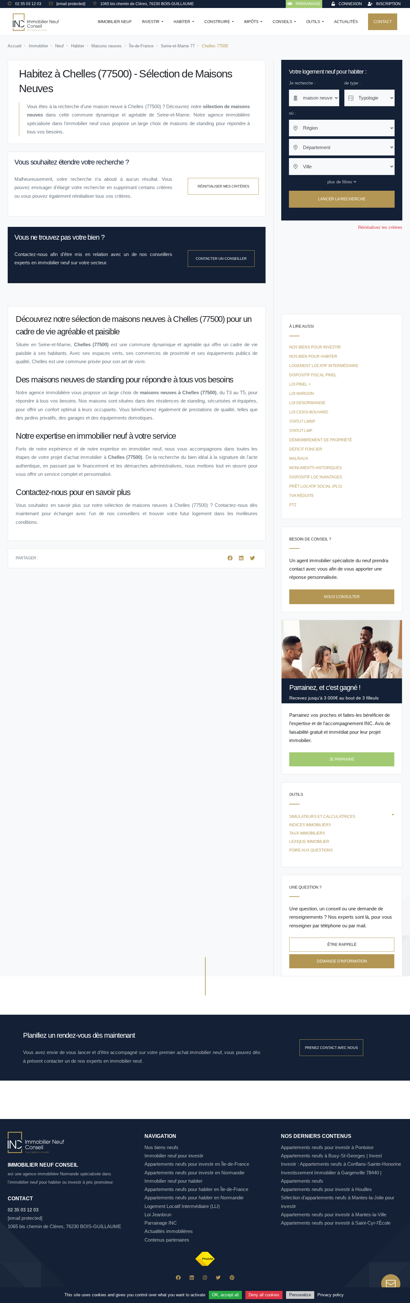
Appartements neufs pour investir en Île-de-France (196, 1164)
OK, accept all (225, 1294)
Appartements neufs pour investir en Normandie (194, 1172)
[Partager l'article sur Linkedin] (242, 558)
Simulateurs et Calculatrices (322, 816)
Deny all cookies (264, 1294)
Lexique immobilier (309, 841)
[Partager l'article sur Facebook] (230, 558)
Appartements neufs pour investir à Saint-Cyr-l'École (335, 1223)
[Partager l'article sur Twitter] (252, 558)
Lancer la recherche (341, 199)
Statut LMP (300, 430)
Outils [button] (313, 22)
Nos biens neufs (161, 1147)
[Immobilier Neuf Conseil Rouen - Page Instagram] (205, 1277)
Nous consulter (342, 597)
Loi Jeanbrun (157, 1214)
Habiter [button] (182, 22)
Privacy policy (330, 1294)
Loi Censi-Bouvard (308, 412)
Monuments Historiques (315, 468)
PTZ (292, 505)
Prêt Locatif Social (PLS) (315, 486)
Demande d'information (342, 961)
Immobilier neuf (115, 22)
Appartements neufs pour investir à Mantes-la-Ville (333, 1214)
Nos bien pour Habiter (313, 356)
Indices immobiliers (310, 825)
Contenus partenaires (166, 1240)
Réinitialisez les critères (380, 227)
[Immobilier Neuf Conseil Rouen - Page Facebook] (178, 1277)
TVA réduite (301, 495)
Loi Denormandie (307, 403)
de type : (352, 83)
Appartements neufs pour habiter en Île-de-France (196, 1189)
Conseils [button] (283, 22)
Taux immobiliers (307, 833)
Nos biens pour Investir (315, 347)
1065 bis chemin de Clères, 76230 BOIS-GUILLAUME (64, 1226)
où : (292, 113)
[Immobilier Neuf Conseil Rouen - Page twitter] (218, 1277)
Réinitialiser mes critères (223, 186)
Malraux (298, 458)
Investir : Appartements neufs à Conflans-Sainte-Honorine (341, 1164)
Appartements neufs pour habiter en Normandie (193, 1197)
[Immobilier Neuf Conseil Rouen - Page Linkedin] (192, 1277)
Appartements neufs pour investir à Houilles (326, 1189)
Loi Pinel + (300, 384)
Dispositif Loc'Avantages (315, 477)
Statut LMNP (302, 421)
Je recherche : (302, 83)
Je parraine (341, 759)
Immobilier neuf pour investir (173, 1155)
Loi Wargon (301, 393)
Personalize (300, 1294)
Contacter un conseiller (221, 258)
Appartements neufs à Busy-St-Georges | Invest (331, 1155)
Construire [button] (217, 22)
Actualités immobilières (168, 1231)
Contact (382, 22)
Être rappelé (342, 944)
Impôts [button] (251, 22)
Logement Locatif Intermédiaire (323, 366)
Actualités (346, 22)
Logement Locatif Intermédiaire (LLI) (182, 1206)
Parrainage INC (160, 1223)
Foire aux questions (311, 850)
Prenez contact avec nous (331, 1048)
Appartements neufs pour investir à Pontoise (327, 1147)
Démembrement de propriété (320, 440)
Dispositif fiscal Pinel (313, 375)
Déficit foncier (305, 449)
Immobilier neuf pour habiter (173, 1181)
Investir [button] (151, 22)
